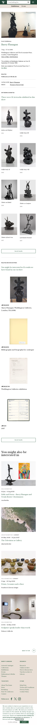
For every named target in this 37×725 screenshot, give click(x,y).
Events (24, 6)
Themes (3, 676)
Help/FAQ (23, 685)
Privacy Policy (24, 689)
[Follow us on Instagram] (19, 699)
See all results (18, 251)
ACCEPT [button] (24, 722)
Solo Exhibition (6, 41)
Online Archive (25, 667)
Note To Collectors (7, 692)
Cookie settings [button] (12, 722)
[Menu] (33, 2)
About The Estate (6, 685)
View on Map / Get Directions (9, 57)
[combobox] (16, 2)
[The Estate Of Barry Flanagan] (4, 2)
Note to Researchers (26, 670)
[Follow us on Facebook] (11, 699)
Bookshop (4, 689)
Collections (5, 667)
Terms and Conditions (27, 687)
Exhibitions (15, 6)
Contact (3, 694)
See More (4, 68)
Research (23, 665)
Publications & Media (9, 76)
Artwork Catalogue (7, 665)
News (3, 687)
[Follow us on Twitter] (15, 699)
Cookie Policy (24, 692)
